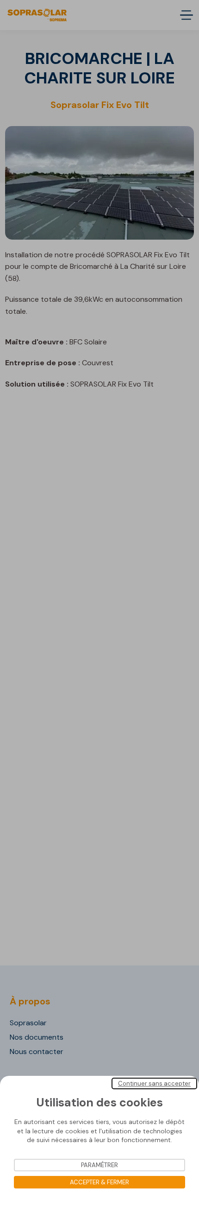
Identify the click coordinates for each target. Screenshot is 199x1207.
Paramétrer (99, 1165)
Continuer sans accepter (154, 1083)
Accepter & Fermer (99, 1182)
